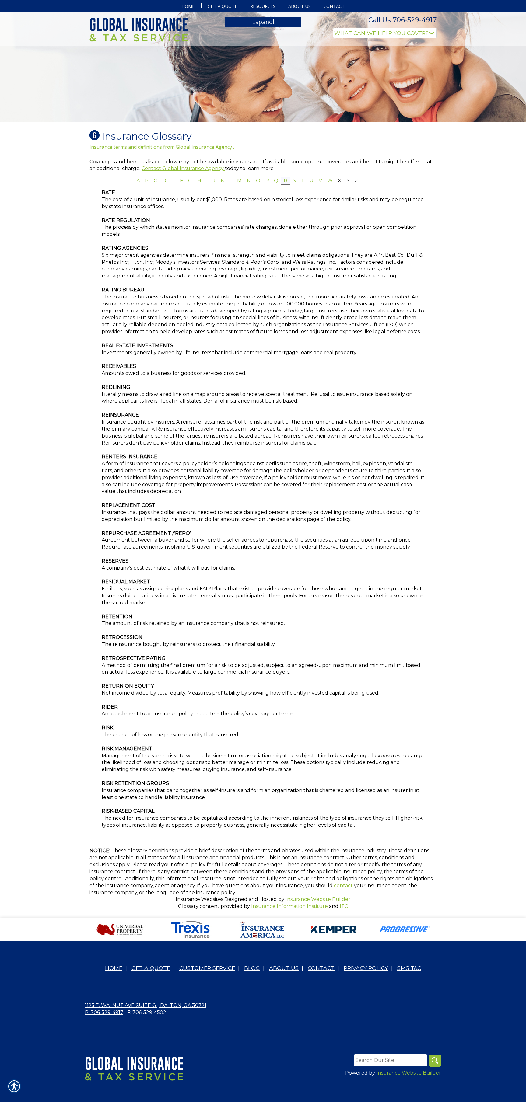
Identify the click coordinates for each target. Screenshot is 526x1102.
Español (263, 22)
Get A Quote (151, 968)
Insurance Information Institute (289, 906)
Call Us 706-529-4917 (402, 20)
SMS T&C (409, 968)
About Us (284, 968)
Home (113, 968)
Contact (321, 968)
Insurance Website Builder (318, 899)
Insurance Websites (199, 899)
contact (343, 885)
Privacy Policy (366, 968)
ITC (344, 906)
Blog (252, 968)
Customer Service (207, 968)
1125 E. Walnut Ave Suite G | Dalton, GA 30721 (145, 1005)
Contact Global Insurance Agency (183, 168)
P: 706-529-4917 (104, 1012)
